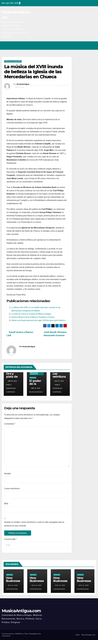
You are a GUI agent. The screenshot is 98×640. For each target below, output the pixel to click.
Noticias (33, 377)
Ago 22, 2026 (60, 585)
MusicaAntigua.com (21, 610)
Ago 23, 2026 (36, 585)
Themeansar (6, 636)
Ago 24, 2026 (13, 585)
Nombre (7, 474)
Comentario (9, 424)
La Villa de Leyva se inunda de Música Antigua (31, 314)
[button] (84, 45)
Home (78, 635)
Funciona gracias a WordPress (13, 634)
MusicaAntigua (23, 84)
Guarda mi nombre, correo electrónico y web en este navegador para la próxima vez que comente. (34, 524)
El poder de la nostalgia (35, 384)
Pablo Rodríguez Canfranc (57, 388)
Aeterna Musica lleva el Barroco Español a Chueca (33, 317)
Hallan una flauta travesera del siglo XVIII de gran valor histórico (38, 320)
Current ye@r (10, 539)
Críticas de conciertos (13, 61)
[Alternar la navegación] (93, 45)
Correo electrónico (12, 489)
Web (6, 504)
